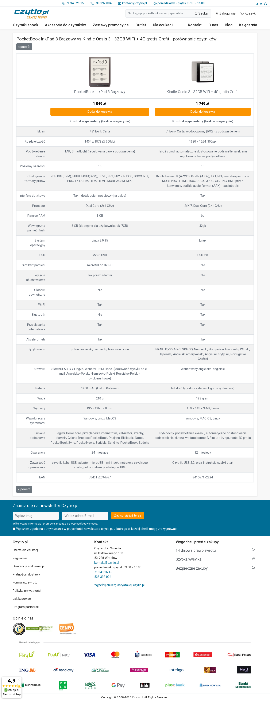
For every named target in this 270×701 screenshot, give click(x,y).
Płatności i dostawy (26, 574)
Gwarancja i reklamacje (29, 566)
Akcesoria (65, 25)
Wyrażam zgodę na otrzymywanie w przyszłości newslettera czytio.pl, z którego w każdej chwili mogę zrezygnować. (96, 529)
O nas (213, 25)
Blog (228, 25)
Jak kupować (22, 599)
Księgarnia (248, 25)
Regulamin (20, 558)
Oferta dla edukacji (25, 550)
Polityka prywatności (27, 591)
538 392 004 (102, 3)
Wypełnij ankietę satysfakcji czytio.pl (119, 585)
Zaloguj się (227, 13)
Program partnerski (26, 607)
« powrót (24, 47)
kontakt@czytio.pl (134, 3)
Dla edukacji (163, 25)
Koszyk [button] (250, 13)
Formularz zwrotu (25, 582)
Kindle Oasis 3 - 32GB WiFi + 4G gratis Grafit (203, 91)
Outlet (140, 25)
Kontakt (195, 25)
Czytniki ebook (25, 25)
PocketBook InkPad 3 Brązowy (99, 91)
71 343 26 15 (74, 3)
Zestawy (111, 25)
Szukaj (203, 13)
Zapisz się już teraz (127, 515)
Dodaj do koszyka (100, 111)
